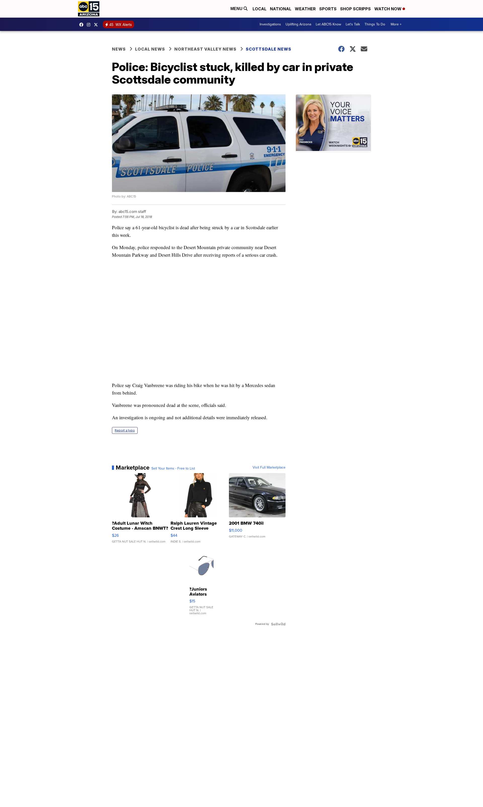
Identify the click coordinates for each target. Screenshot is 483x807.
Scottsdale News (268, 49)
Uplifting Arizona (298, 24)
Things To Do (375, 24)
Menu (237, 9)
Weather (305, 8)
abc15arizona (90, 25)
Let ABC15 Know (328, 24)
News (119, 49)
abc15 (82, 25)
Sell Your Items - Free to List (173, 468)
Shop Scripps (355, 8)
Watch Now (388, 8)
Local (259, 8)
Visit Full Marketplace (269, 467)
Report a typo (125, 430)
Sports (328, 8)
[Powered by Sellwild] (278, 624)
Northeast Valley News (205, 49)
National (280, 8)
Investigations (270, 24)
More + (396, 24)
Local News (150, 49)
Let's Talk (353, 24)
